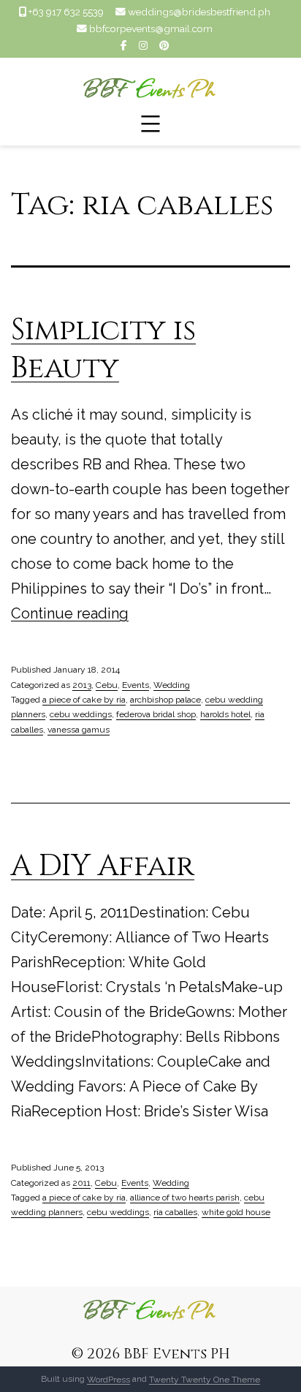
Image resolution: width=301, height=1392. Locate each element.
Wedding (171, 685)
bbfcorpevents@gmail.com (151, 28)
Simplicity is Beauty (103, 349)
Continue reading (70, 613)
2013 (81, 685)
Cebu (107, 685)
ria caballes (175, 1212)
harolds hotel (225, 714)
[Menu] (150, 123)
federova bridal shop (156, 714)
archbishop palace (165, 700)
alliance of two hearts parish (185, 1197)
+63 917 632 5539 (66, 12)
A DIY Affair (102, 866)
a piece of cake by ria (84, 700)
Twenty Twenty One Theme (204, 1379)
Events (135, 685)
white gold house (236, 1212)
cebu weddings (81, 714)
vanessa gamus (78, 730)
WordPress (108, 1379)
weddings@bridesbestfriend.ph (199, 12)
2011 (81, 1183)
